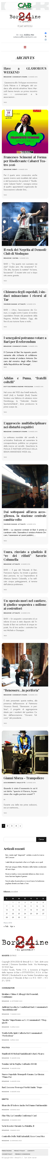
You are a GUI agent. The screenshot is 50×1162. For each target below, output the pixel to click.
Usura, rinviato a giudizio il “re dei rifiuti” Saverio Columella (25, 556)
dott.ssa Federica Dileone (13, 386)
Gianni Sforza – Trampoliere (24, 778)
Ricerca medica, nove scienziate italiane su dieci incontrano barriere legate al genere (24, 875)
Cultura (15, 258)
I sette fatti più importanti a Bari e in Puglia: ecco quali (24, 862)
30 (19, 917)
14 (7, 910)
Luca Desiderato (10, 783)
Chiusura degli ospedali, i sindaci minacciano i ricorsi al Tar (25, 296)
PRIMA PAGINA (7, 1151)
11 (31, 906)
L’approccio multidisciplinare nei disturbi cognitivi (25, 425)
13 (43, 906)
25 (31, 913)
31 (25, 917)
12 (37, 906)
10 (25, 906)
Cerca (41, 839)
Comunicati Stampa (19, 77)
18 (31, 910)
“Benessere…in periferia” (21, 690)
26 (37, 913)
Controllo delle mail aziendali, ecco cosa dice (23, 1136)
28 (7, 917)
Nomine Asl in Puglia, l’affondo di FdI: (19, 1064)
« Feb (6, 926)
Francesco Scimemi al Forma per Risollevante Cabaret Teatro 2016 (25, 161)
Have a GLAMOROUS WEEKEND (25, 70)
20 (43, 910)
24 (25, 913)
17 (25, 910)
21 (7, 913)
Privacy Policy (19, 1151)
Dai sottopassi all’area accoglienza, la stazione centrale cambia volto (25, 516)
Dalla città (21, 783)
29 (13, 917)
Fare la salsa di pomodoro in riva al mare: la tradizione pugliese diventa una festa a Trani (24, 882)
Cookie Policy (7, 1154)
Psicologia (28, 386)
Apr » (12, 926)
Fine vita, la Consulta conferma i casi (19, 1115)
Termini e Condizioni (22, 1154)
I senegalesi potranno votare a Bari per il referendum (25, 340)
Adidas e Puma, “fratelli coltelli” (25, 380)
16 (19, 910)
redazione (7, 77)
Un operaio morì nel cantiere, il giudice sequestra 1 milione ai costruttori (25, 604)
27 (43, 913)
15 (13, 910)
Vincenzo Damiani (10, 304)
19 (37, 910)
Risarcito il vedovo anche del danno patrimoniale (24, 1105)
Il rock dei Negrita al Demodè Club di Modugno (25, 251)
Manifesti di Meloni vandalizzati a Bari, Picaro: (23, 1053)
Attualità (21, 304)
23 (19, 913)
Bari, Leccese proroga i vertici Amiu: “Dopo (22, 1087)
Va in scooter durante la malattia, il (18, 1126)
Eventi (14, 169)
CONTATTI (30, 1151)
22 (13, 913)
